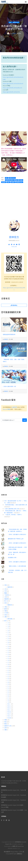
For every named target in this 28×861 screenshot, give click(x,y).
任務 (5, 585)
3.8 (8, 664)
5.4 (8, 692)
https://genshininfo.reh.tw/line (11, 92)
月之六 (9, 716)
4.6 (8, 678)
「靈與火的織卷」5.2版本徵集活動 (17, 566)
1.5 (8, 624)
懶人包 (6, 601)
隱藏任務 (9, 587)
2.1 (8, 632)
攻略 (5, 607)
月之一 (9, 704)
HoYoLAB (14, 246)
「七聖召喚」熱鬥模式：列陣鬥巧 (13, 514)
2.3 (8, 636)
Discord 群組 (6, 409)
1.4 (8, 623)
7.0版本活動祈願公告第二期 (11, 508)
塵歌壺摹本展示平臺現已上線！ (16, 538)
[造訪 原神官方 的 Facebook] (11, 244)
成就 (5, 603)
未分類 (6, 613)
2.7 (8, 644)
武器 (5, 615)
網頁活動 (9, 619)
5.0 (8, 684)
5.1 (8, 686)
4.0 (8, 666)
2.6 (8, 642)
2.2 (8, 634)
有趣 (5, 611)
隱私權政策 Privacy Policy (11, 852)
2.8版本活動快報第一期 (9, 386)
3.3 (8, 654)
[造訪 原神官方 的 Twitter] (14, 244)
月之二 (9, 710)
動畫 (5, 593)
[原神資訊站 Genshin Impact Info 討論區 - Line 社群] (14, 476)
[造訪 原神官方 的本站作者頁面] (8, 33)
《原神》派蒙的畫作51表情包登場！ (17, 562)
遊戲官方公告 (7, 726)
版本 (5, 620)
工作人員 (21, 852)
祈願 (5, 720)
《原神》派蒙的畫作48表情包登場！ (17, 543)
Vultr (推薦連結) (18, 854)
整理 (5, 609)
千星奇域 (6, 595)
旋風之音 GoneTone (18, 846)
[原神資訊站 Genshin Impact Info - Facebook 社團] (4, 820)
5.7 (8, 698)
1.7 (8, 628)
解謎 (5, 724)
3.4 (8, 656)
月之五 (9, 712)
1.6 (8, 626)
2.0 (8, 630)
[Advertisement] (14, 113)
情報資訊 (6, 599)
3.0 (8, 648)
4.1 (8, 668)
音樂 (5, 727)
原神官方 (14, 33)
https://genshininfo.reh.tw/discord (12, 88)
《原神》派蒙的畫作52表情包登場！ (17, 534)
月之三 (9, 708)
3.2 (8, 652)
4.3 (8, 672)
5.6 (8, 696)
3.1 (8, 650)
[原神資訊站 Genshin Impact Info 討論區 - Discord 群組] (6, 820)
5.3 (8, 690)
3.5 (8, 658)
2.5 (8, 640)
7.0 (8, 702)
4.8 (8, 682)
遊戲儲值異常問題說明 (9, 334)
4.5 (8, 676)
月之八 (9, 714)
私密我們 (14, 407)
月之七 (9, 706)
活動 (5, 617)
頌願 (5, 730)
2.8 (8, 646)
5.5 (8, 694)
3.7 (8, 662)
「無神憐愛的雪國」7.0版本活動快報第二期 (15, 505)
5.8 (8, 700)
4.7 (8, 680)
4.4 (8, 674)
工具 (5, 597)
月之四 (9, 718)
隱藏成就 (9, 605)
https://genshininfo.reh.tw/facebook (13, 83)
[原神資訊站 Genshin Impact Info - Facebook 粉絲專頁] (2, 820)
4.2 (8, 670)
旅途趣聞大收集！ (12, 557)
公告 (5, 589)
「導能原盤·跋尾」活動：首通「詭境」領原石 (14, 360)
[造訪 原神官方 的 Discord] (19, 244)
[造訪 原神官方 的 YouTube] (16, 244)
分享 (5, 591)
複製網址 (14, 305)
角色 (5, 722)
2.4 (8, 638)
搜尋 (24, 420)
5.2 (8, 688)
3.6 (8, 660)
